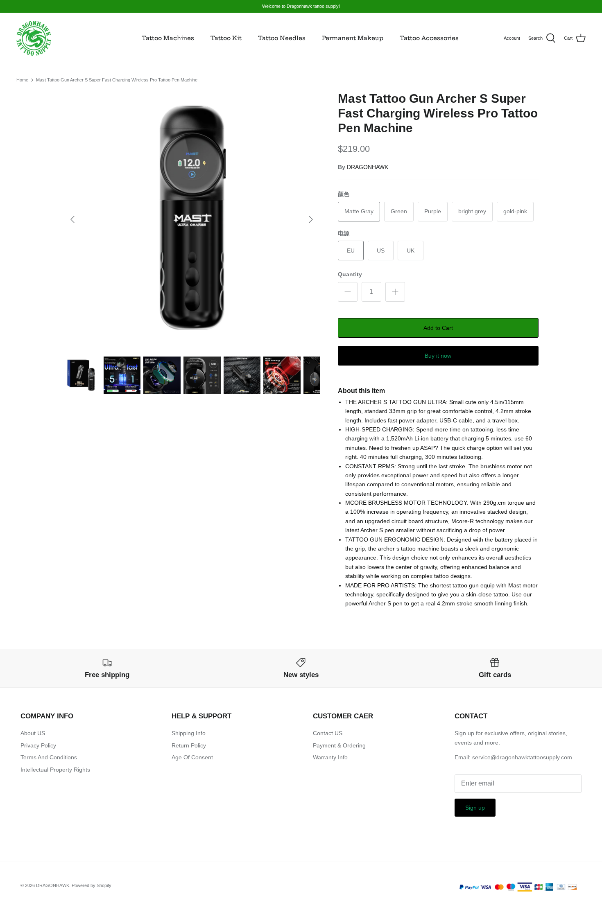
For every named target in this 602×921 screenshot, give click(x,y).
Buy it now (438, 355)
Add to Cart (438, 328)
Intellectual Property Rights (55, 769)
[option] (191, 219)
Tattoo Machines (168, 38)
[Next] (311, 219)
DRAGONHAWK (367, 167)
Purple (432, 211)
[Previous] (72, 219)
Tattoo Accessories (429, 38)
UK (410, 250)
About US (32, 733)
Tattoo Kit (226, 38)
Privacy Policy (38, 745)
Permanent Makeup (352, 38)
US (381, 250)
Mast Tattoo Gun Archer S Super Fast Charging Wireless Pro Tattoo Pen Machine (116, 79)
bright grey (472, 211)
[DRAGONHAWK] (33, 38)
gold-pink (515, 211)
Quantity (350, 274)
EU (351, 250)
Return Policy (189, 745)
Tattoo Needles (282, 38)
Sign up (475, 807)
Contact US (327, 733)
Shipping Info (189, 733)
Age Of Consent (192, 757)
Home (22, 79)
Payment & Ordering (339, 745)
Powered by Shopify (91, 885)
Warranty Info (330, 757)
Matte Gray (358, 211)
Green (399, 211)
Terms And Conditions (48, 757)
